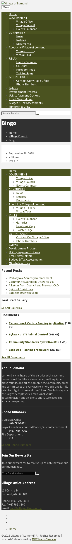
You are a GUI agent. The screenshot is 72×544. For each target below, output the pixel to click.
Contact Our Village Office (32, 80)
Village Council (25, 25)
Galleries (22, 66)
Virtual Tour (23, 55)
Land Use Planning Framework (29, 350)
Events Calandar (26, 29)
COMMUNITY (17, 32)
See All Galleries (11, 308)
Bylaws (13, 88)
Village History (25, 51)
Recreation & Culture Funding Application (36, 323)
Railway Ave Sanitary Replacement (30, 278)
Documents (23, 43)
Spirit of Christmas (21, 289)
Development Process (23, 92)
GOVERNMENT (18, 18)
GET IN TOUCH (18, 77)
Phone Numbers (26, 84)
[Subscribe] (37, 474)
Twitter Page (24, 73)
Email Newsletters (20, 99)
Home (13, 14)
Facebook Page (25, 69)
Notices (21, 40)
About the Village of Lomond (27, 47)
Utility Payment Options (24, 95)
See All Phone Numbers (16, 445)
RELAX (13, 58)
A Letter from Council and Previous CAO (34, 285)
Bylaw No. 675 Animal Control (28, 334)
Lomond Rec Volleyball (23, 293)
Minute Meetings (19, 106)
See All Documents (13, 357)
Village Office (24, 21)
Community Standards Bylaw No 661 (31, 281)
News (19, 36)
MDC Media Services (44, 539)
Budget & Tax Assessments (26, 103)
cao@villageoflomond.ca (26, 508)
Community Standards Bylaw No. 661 (33, 342)
